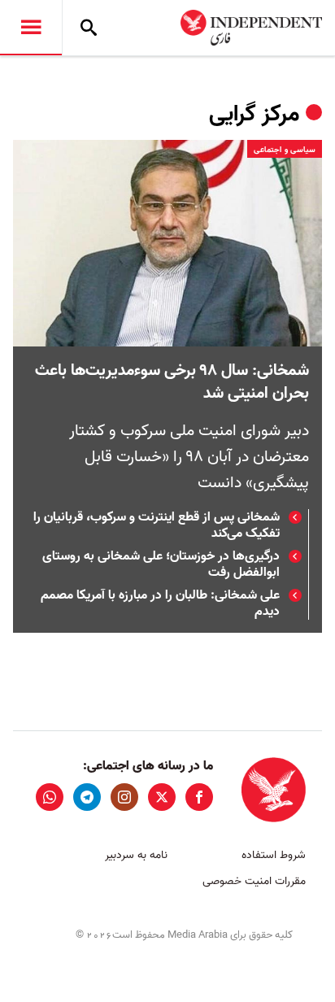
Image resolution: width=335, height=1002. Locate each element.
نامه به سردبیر (136, 855)
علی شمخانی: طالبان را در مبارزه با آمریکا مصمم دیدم (160, 603)
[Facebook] (199, 797)
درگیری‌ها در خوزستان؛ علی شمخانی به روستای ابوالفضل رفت (161, 564)
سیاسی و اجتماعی (284, 149)
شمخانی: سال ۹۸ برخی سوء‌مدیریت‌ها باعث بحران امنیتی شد (172, 382)
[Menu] (31, 27)
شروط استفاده (273, 855)
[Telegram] (87, 797)
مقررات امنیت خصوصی (254, 881)
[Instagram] (124, 797)
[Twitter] (162, 797)
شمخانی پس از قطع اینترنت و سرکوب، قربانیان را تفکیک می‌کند (156, 525)
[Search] (89, 27)
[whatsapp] (49, 797)
